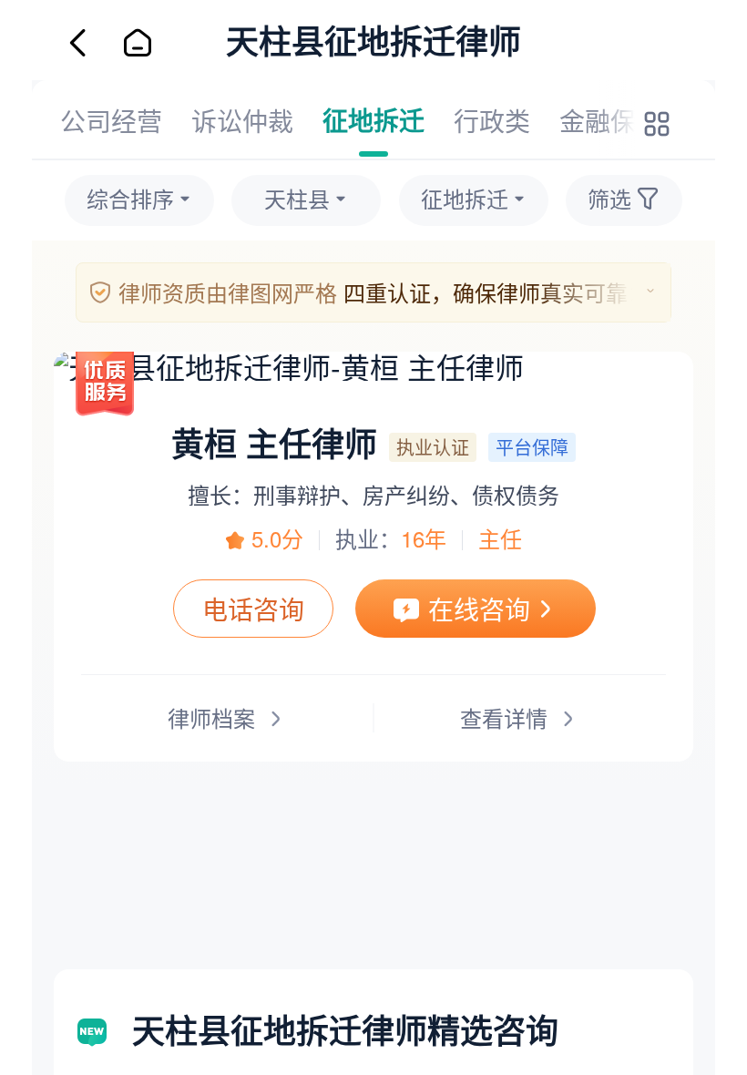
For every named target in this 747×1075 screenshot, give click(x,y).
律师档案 (211, 717)
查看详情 (503, 717)
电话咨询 (253, 608)
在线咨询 (479, 608)
